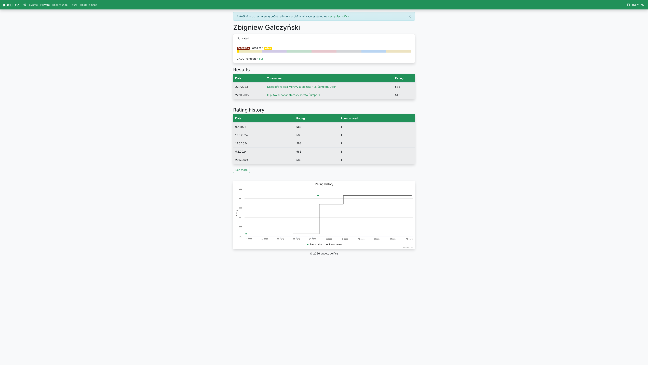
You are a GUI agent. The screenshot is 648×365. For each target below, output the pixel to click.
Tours (73, 4)
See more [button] (241, 170)
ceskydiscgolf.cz (338, 16)
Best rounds (60, 4)
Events (33, 4)
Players (45, 4)
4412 (260, 58)
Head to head (88, 4)
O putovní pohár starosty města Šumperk (293, 95)
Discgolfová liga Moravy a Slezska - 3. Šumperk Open (301, 86)
